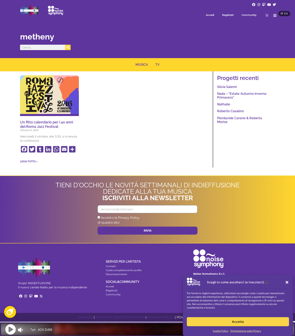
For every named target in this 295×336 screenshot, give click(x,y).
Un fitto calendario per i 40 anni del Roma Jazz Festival (46, 124)
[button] (287, 282)
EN (286, 13)
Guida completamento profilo (124, 270)
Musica (141, 65)
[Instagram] (258, 4)
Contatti (111, 266)
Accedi (210, 14)
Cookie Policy (220, 330)
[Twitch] (264, 4)
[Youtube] (269, 4)
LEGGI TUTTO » (29, 161)
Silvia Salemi (227, 87)
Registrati (228, 14)
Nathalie (223, 104)
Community (249, 14)
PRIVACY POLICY (160, 317)
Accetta (238, 322)
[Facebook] (253, 4)
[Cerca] (68, 47)
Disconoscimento (116, 274)
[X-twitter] (41, 296)
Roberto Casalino (230, 111)
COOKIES (85, 317)
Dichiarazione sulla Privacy (245, 330)
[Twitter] (274, 4)
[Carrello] (266, 15)
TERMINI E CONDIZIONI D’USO (120, 317)
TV (157, 65)
